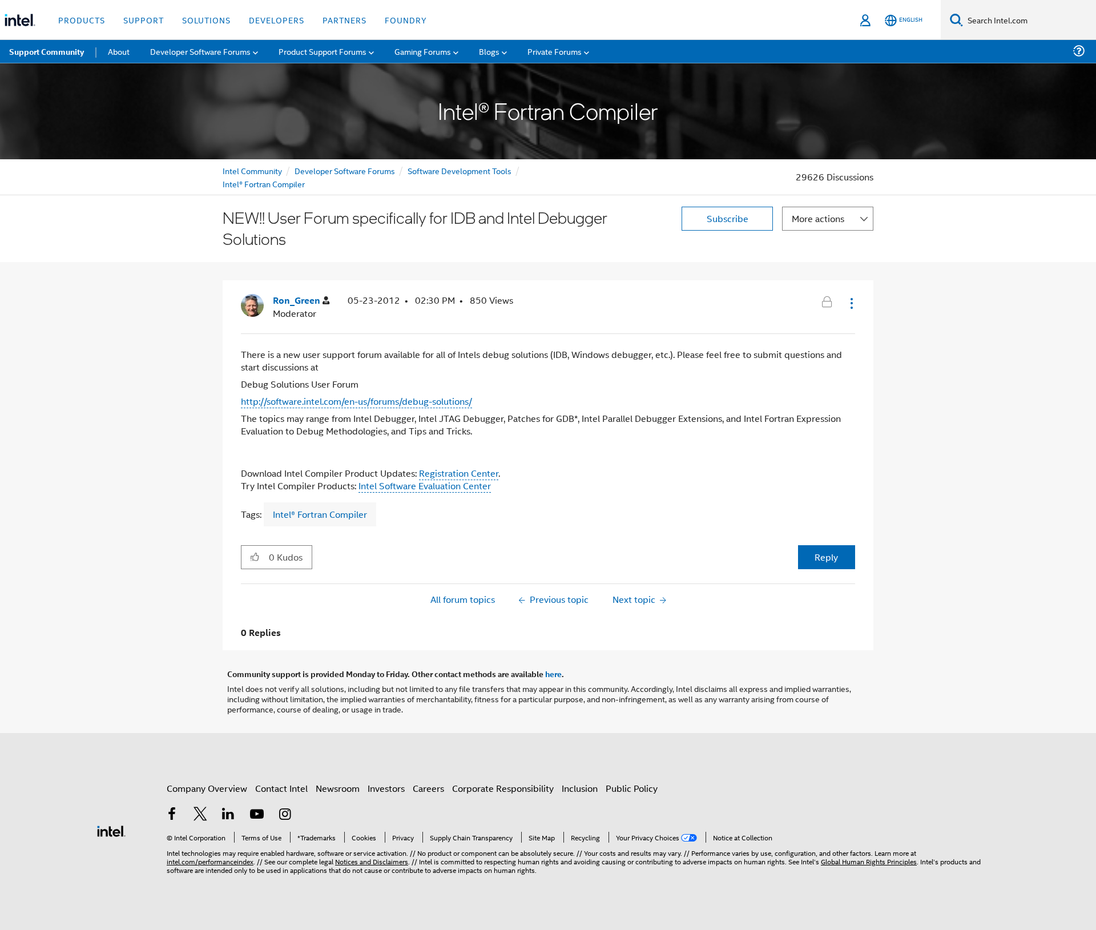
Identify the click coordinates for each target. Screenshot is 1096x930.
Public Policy (632, 788)
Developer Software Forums (345, 170)
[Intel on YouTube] (257, 815)
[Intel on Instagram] (285, 815)
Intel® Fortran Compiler (264, 184)
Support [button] (143, 20)
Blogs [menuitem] (489, 51)
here (553, 673)
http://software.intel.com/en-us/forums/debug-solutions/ (356, 401)
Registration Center (458, 473)
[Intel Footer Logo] (111, 829)
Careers (428, 788)
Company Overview (207, 788)
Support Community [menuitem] (46, 51)
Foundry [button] (406, 20)
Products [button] (81, 20)
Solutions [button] (206, 20)
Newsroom (338, 788)
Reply (826, 556)
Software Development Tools (459, 170)
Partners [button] (344, 20)
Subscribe (727, 218)
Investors (386, 788)
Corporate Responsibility (503, 788)
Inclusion (580, 788)
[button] (850, 303)
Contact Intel (281, 788)
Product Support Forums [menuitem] (322, 51)
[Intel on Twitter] (200, 815)
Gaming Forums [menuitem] (422, 51)
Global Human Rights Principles (869, 861)
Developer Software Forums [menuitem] (200, 51)
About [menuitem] (119, 51)
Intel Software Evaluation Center (424, 485)
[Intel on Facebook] (172, 815)
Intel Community (252, 170)
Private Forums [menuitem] (554, 51)
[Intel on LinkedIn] (228, 815)
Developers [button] (276, 20)
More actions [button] (818, 218)
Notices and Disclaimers (371, 861)
